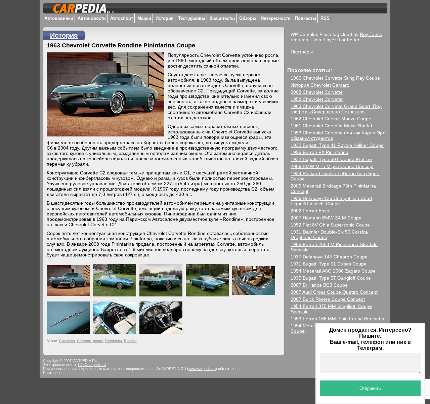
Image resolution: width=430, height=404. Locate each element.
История (165, 18)
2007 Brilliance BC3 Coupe (319, 285)
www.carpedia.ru (202, 369)
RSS (325, 18)
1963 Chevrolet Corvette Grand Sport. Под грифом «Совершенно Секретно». (336, 109)
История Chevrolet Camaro (320, 85)
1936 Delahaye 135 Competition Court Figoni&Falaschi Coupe (331, 201)
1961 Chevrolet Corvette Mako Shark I (331, 125)
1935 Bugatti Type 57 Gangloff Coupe (331, 278)
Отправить (370, 388)
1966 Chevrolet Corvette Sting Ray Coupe (335, 78)
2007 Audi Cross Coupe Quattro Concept (334, 292)
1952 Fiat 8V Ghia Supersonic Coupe (330, 225)
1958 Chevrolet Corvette (317, 99)
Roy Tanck (371, 34)
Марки (144, 18)
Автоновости (92, 18)
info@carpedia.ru (92, 365)
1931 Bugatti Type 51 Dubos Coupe (329, 264)
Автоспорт (121, 18)
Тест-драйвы (191, 18)
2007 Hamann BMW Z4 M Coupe (326, 217)
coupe (98, 341)
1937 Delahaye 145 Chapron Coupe (329, 256)
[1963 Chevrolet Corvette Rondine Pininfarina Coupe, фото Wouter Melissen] (116, 279)
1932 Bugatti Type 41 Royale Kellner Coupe (337, 145)
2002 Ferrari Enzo (310, 210)
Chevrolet (67, 341)
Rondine (130, 341)
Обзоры (247, 18)
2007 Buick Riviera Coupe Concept (328, 299)
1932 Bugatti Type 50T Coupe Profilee (331, 159)
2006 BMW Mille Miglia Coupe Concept (332, 166)
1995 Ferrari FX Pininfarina (319, 152)
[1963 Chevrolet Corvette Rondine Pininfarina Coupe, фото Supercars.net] (70, 279)
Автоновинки (58, 18)
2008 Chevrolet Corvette (317, 92)
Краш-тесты (222, 18)
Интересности (276, 18)
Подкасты (305, 18)
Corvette (84, 341)
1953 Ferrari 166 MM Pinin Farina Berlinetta (337, 318)
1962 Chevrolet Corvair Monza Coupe (331, 118)
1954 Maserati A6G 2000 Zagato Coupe (333, 271)
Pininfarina (113, 341)
